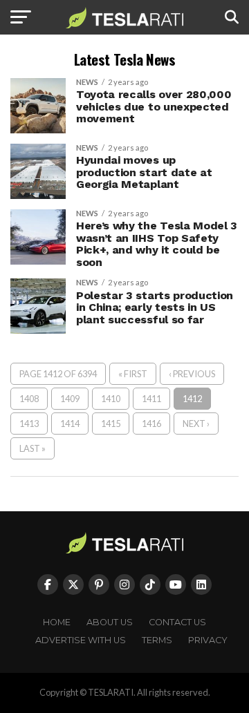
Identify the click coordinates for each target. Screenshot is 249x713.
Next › (196, 423)
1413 (29, 423)
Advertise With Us (80, 640)
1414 (70, 423)
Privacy (208, 640)
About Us (109, 622)
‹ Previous (192, 373)
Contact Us (177, 622)
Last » (32, 448)
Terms (157, 640)
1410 (110, 398)
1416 (151, 423)
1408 (29, 398)
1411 (151, 398)
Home (57, 622)
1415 (110, 423)
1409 (70, 398)
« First (132, 373)
